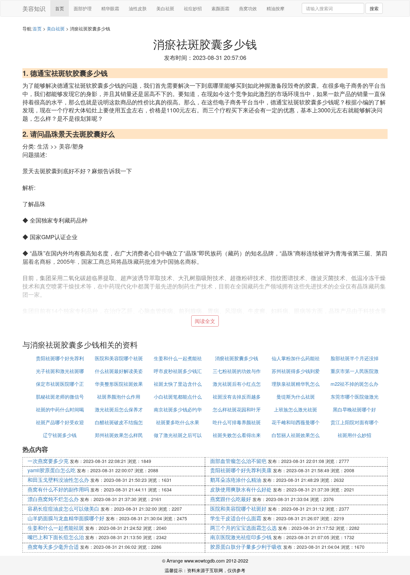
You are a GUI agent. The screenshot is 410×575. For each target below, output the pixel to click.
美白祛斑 (165, 8)
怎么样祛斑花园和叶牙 (237, 409)
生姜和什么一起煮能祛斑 (56, 527)
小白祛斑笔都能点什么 (178, 396)
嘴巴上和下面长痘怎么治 (56, 537)
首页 (59, 8)
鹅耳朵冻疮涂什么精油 (235, 479)
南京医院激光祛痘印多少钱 (241, 537)
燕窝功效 (248, 8)
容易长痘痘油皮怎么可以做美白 (63, 508)
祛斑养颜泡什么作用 (118, 396)
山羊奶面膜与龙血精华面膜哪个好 (66, 518)
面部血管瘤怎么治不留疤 (238, 461)
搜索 (374, 8)
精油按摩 (275, 8)
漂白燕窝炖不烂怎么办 (53, 499)
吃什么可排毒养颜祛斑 (237, 422)
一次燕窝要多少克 (48, 461)
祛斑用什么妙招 (354, 435)
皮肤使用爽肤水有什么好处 (241, 489)
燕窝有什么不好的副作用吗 (58, 489)
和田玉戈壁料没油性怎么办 (58, 479)
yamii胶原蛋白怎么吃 (52, 470)
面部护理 (83, 8)
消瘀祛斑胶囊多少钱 (236, 358)
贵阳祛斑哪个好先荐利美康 (241, 470)
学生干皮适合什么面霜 (235, 518)
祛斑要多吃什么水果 (177, 422)
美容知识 (33, 8)
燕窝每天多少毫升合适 (53, 546)
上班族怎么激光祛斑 (295, 409)
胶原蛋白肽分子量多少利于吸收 (246, 546)
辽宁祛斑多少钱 (60, 435)
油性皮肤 (138, 8)
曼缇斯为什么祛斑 (295, 396)
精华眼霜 (110, 8)
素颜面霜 (220, 8)
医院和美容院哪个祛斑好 (238, 508)
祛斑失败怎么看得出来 (237, 435)
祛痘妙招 (193, 8)
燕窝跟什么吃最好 (230, 499)
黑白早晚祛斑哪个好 (354, 409)
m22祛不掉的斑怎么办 (354, 383)
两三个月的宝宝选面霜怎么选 (243, 527)
